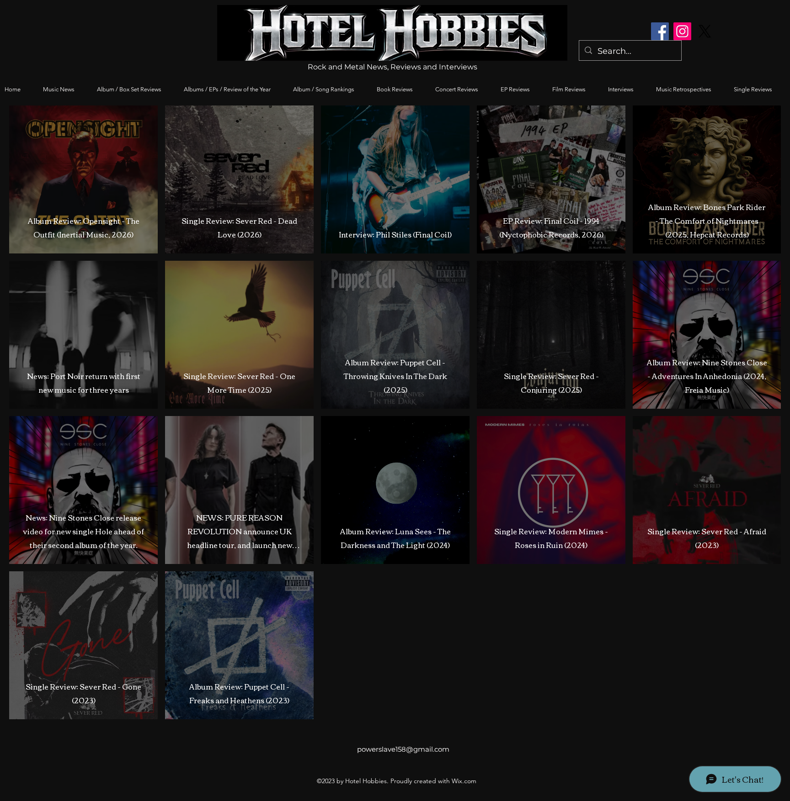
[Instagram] (682, 31)
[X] (705, 31)
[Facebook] (660, 31)
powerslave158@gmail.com (403, 749)
